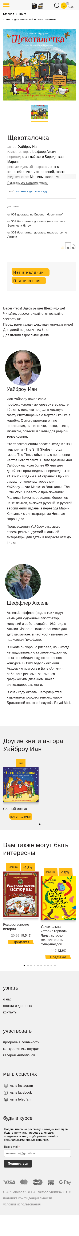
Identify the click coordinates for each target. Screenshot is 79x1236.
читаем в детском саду (31, 191)
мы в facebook (20, 1092)
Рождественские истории (16, 926)
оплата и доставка (17, 1005)
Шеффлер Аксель (43, 151)
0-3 (50, 166)
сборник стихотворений (35, 171)
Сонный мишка (15, 808)
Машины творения (44, 176)
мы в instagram (21, 1085)
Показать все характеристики (27, 182)
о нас (7, 999)
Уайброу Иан (28, 146)
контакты (10, 1012)
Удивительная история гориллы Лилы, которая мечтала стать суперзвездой (54, 935)
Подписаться (18, 1163)
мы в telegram (20, 1099)
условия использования (22, 1204)
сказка (61, 171)
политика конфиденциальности (27, 1198)
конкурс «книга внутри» (21, 1048)
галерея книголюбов (19, 1055)
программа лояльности (21, 1042)
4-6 (56, 166)
